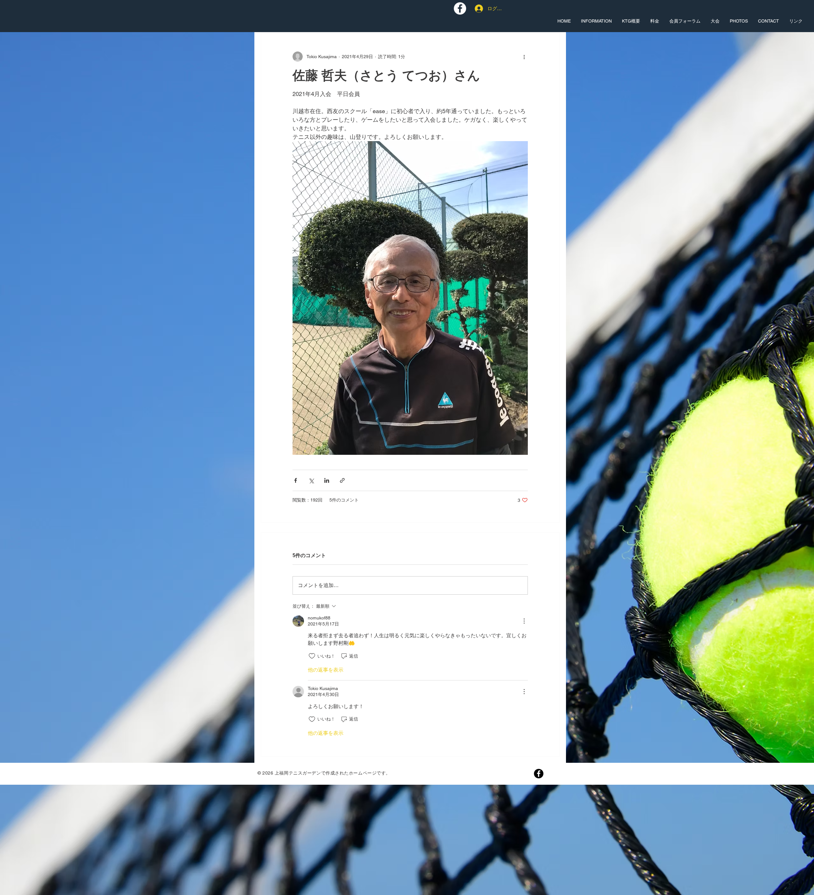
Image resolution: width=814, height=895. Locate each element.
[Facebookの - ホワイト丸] (460, 8)
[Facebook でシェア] (296, 480)
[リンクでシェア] (342, 480)
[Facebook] (538, 773)
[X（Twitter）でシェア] (311, 480)
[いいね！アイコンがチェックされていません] (312, 656)
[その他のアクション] (524, 56)
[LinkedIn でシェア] (327, 480)
